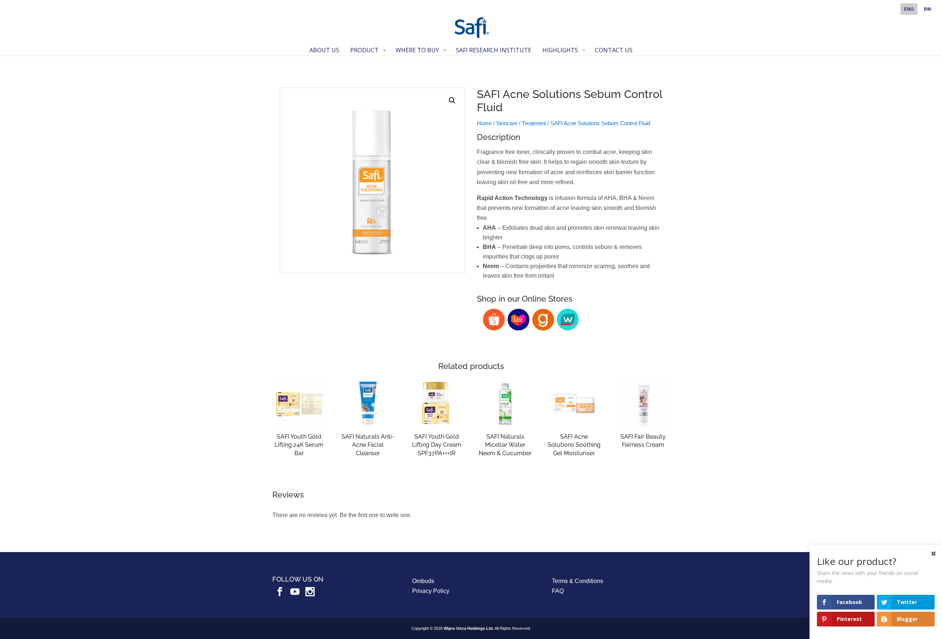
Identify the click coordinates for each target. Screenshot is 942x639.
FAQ (558, 591)
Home (484, 123)
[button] (452, 100)
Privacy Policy (430, 591)
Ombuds (423, 581)
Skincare (506, 123)
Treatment (534, 123)
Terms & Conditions (577, 581)
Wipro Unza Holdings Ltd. (469, 628)
